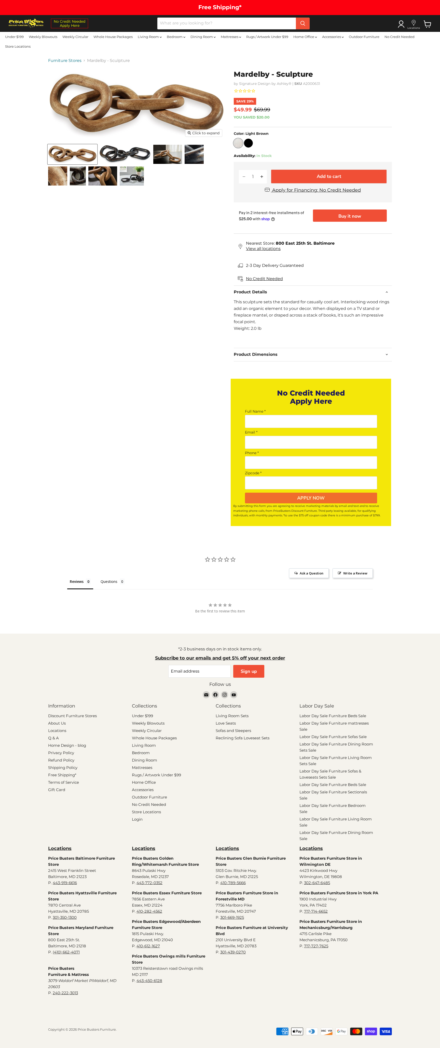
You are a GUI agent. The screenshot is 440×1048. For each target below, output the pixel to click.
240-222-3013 (65, 992)
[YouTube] (233, 694)
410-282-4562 (149, 911)
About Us (57, 723)
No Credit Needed (399, 37)
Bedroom (175, 37)
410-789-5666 (233, 882)
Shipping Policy (62, 767)
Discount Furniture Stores (72, 715)
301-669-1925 (232, 917)
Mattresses (230, 37)
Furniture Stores (64, 60)
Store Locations (18, 46)
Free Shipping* (62, 774)
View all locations (263, 248)
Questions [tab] (109, 581)
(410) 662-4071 (66, 952)
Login (137, 819)
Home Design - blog (67, 745)
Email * (251, 432)
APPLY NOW (311, 498)
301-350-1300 (65, 917)
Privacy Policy (61, 752)
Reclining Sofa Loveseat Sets (242, 738)
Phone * (252, 453)
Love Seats (226, 723)
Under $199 (14, 37)
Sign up (249, 671)
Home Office (304, 37)
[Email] (206, 694)
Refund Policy (61, 760)
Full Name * (255, 411)
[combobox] (226, 23)
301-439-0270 (233, 952)
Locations (57, 730)
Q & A (53, 738)
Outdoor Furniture (364, 37)
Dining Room (202, 37)
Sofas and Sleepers (233, 730)
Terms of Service (63, 782)
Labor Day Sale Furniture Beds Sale (332, 715)
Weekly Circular (75, 37)
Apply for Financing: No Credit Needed (316, 190)
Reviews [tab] (77, 581)
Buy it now (349, 216)
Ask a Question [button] (311, 573)
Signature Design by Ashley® (265, 83)
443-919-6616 (65, 882)
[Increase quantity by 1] (262, 177)
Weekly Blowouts (43, 37)
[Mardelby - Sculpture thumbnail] (72, 154)
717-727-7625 (316, 946)
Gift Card (56, 789)
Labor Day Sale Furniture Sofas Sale (333, 736)
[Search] (303, 23)
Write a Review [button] (355, 573)
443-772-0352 (149, 882)
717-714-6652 (316, 911)
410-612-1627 (148, 946)
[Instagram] (224, 694)
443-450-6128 (149, 980)
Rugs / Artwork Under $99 (267, 37)
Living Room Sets (232, 715)
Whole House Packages (113, 37)
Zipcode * (253, 473)
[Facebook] (215, 694)
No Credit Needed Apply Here (69, 23)
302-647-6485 (317, 882)
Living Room (149, 37)
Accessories (332, 37)
